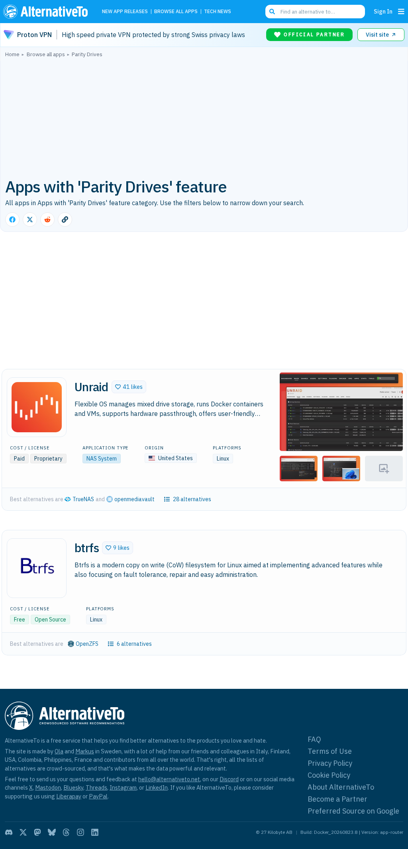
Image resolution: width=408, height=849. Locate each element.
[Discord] (9, 832)
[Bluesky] (52, 832)
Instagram (123, 787)
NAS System (101, 458)
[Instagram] (80, 832)
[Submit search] (272, 11)
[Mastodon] (37, 832)
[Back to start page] (47, 11)
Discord (229, 779)
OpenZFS (87, 643)
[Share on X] (30, 219)
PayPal (98, 796)
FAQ (314, 739)
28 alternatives (192, 499)
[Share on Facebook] (12, 219)
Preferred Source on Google (353, 811)
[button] (129, 386)
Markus (84, 751)
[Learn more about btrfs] (37, 568)
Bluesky (73, 787)
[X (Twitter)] (23, 832)
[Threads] (66, 832)
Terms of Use (330, 751)
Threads (96, 787)
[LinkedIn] (95, 832)
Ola (59, 751)
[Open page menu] (401, 11)
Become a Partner (337, 799)
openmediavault (134, 499)
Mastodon (48, 787)
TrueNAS (83, 499)
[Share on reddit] (47, 219)
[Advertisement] (204, 117)
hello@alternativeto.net (169, 779)
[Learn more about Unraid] (37, 407)
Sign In (383, 11)
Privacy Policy (330, 763)
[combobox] (315, 11)
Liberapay (68, 796)
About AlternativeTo (341, 787)
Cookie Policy (329, 775)
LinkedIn (156, 787)
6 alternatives (134, 643)
